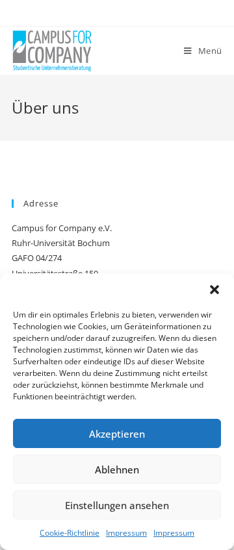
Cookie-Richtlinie (69, 532)
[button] (214, 289)
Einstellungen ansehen (117, 505)
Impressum (126, 532)
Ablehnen (117, 469)
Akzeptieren (117, 433)
